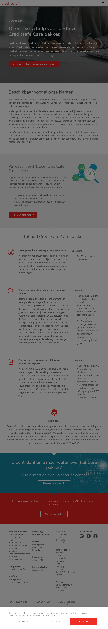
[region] (54, 618)
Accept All (83, 621)
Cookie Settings (54, 621)
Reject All (23, 621)
